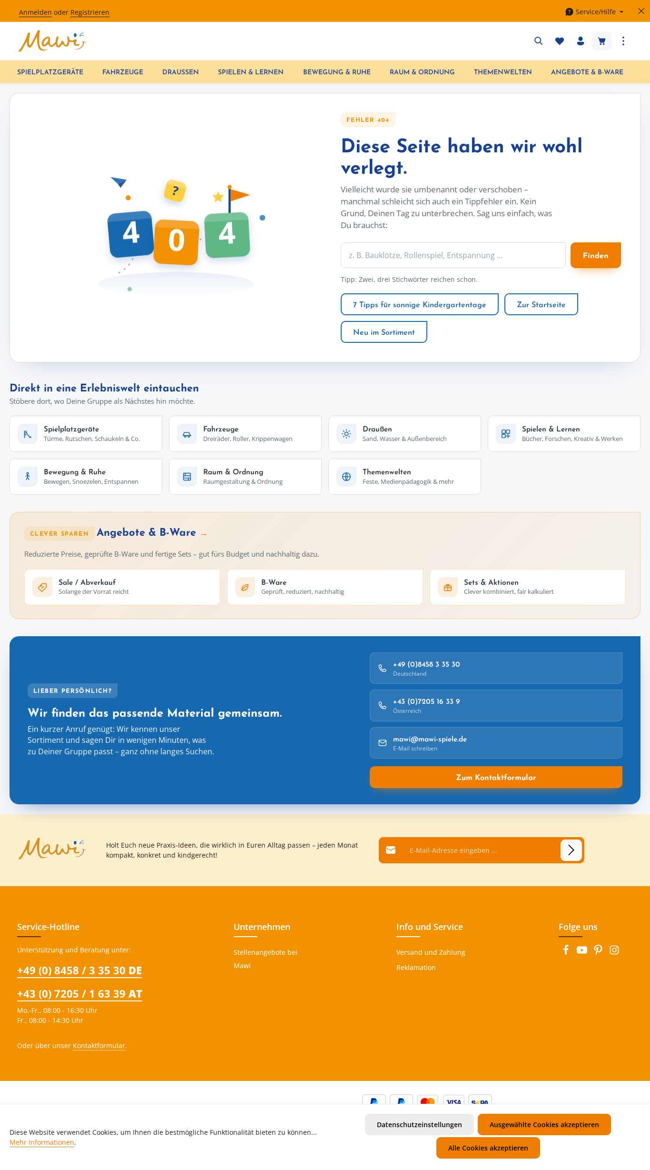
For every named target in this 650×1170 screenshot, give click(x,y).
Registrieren (89, 12)
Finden (596, 255)
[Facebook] (567, 952)
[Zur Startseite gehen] (52, 41)
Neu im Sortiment (384, 332)
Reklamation (416, 967)
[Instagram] (614, 952)
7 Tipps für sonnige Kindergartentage (419, 304)
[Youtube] (583, 952)
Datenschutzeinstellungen (419, 1124)
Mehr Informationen (42, 1142)
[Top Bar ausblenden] (641, 11)
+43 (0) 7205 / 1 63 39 (79, 993)
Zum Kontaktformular (496, 777)
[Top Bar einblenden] (623, 40)
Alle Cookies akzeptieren (488, 1147)
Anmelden (35, 12)
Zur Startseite (541, 304)
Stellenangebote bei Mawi (265, 959)
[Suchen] (538, 40)
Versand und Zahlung (430, 952)
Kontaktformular (99, 1045)
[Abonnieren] (571, 850)
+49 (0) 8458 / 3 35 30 (79, 970)
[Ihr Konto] (580, 40)
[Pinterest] (599, 952)
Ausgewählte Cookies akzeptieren (544, 1124)
